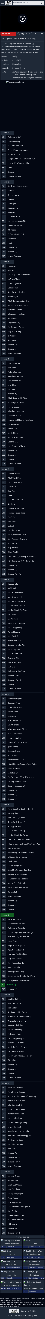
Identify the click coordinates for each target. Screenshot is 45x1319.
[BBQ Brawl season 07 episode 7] (11, 1251)
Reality (14, 56)
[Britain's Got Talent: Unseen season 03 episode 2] (34, 1283)
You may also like (23, 1237)
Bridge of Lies (11, 1275)
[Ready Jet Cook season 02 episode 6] (11, 1261)
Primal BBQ (10, 1257)
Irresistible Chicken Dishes (15, 1267)
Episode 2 (32, 1291)
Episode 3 (10, 1246)
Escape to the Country (11, 1285)
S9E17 (36, 33)
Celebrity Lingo (34, 1275)
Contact (10, 1315)
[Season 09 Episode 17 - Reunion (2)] (41, 33)
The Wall (34, 1243)
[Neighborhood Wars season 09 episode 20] (34, 1251)
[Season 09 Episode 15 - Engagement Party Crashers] (22, 33)
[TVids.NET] (8, 3)
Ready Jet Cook (11, 1264)
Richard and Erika (35, 1246)
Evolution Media (18, 68)
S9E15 (28, 33)
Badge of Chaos (35, 1257)
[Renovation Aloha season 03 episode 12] (34, 1261)
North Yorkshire (12, 1288)
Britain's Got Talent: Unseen (33, 1288)
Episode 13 (10, 1278)
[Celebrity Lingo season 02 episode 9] (34, 1272)
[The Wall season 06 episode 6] (34, 1241)
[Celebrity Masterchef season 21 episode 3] (11, 1241)
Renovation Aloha (34, 1264)
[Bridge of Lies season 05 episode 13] (11, 1272)
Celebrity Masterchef (11, 1243)
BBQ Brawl (11, 1254)
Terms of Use (20, 1315)
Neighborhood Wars (34, 1254)
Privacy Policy (33, 1315)
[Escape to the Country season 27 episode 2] (11, 1282)
